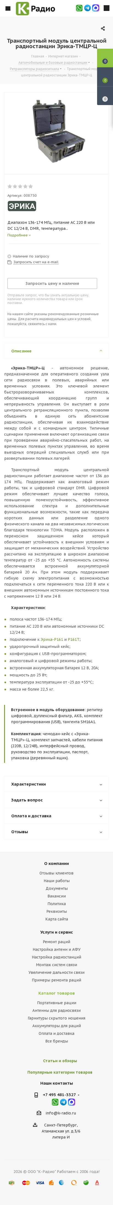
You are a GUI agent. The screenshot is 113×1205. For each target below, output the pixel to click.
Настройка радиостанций (56, 957)
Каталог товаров (56, 993)
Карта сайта (56, 919)
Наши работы (57, 880)
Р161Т (74, 639)
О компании (56, 863)
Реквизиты (56, 911)
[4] (25, 186)
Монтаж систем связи (56, 964)
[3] (20, 186)
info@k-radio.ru (61, 1113)
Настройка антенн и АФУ (57, 949)
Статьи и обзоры (60, 1060)
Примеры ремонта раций (56, 980)
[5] (30, 186)
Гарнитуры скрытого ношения (56, 1018)
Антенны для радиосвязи (56, 1010)
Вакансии (56, 896)
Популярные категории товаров (59, 1072)
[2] (15, 186)
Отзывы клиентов (56, 873)
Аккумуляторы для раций (56, 1025)
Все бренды (56, 1041)
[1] (10, 186)
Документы (57, 888)
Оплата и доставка (56, 1033)
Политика (56, 903)
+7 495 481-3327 (59, 1094)
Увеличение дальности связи (56, 972)
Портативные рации (56, 1002)
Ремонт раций (56, 941)
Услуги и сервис (56, 932)
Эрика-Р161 (52, 639)
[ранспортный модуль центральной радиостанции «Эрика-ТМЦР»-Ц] (56, 132)
